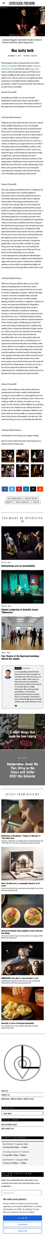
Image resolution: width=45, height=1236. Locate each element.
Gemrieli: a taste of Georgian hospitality (17, 1023)
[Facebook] (5, 489)
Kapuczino (34, 69)
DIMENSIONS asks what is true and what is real (19, 978)
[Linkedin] (26, 489)
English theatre (31, 498)
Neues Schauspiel (22, 502)
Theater (34, 56)
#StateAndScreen (14, 498)
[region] (22, 1215)
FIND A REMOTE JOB (7, 1128)
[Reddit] (40, 489)
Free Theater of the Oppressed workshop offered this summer (20, 657)
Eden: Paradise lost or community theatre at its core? (20, 884)
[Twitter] (12, 489)
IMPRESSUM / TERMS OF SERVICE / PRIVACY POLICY (17, 1099)
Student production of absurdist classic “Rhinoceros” (19, 611)
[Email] (33, 489)
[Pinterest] (19, 489)
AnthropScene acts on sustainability (18, 565)
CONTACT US (5, 1095)
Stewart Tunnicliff (9, 66)
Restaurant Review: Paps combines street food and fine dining (21, 931)
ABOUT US (4, 1091)
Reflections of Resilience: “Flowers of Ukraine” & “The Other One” (20, 836)
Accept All (22, 1218)
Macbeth (9, 502)
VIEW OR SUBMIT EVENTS (9, 1124)
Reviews (27, 56)
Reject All (22, 1231)
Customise (22, 1224)
